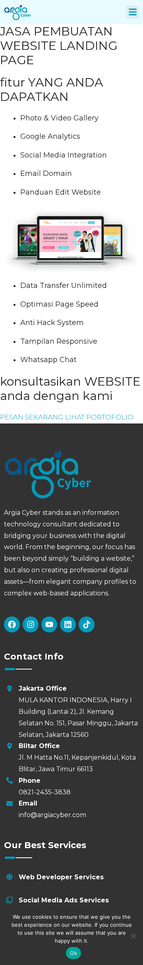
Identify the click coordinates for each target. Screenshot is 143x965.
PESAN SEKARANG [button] (32, 417)
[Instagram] (31, 624)
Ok (73, 953)
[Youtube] (49, 624)
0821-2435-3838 (45, 792)
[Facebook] (12, 624)
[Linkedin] (68, 624)
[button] (132, 12)
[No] (133, 936)
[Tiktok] (87, 624)
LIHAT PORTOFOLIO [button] (99, 417)
